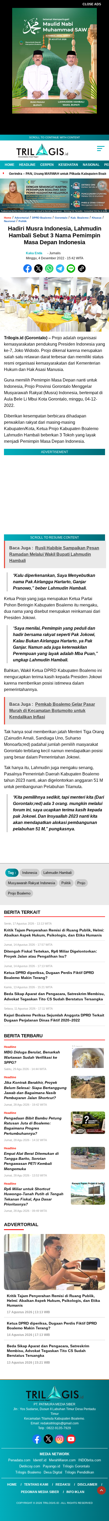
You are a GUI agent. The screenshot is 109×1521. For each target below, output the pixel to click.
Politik (23, 221)
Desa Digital (53, 1472)
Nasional (91, 165)
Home (9, 165)
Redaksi (63, 1484)
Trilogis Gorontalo (76, 1466)
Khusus (97, 217)
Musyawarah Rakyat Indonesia (31, 883)
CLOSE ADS (92, 4)
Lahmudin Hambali (57, 873)
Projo (81, 883)
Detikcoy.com (29, 1466)
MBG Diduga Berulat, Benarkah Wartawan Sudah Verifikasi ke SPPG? (32, 1057)
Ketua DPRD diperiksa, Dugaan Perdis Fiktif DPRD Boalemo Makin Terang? (52, 1325)
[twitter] (49, 1442)
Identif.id (39, 1460)
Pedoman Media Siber (40, 1492)
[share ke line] (72, 272)
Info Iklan (75, 1492)
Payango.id (51, 1466)
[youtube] (71, 1442)
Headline (27, 165)
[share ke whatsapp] (50, 272)
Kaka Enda (34, 253)
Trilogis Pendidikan (79, 1472)
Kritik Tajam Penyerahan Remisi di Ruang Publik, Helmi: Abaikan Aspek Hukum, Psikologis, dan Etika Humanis (53, 1300)
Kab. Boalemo (80, 217)
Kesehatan (68, 165)
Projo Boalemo (19, 893)
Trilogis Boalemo (28, 1472)
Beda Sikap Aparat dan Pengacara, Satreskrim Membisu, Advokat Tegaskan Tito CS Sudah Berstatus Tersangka (48, 1351)
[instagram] (60, 1442)
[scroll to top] (101, 1490)
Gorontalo (61, 217)
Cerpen (47, 165)
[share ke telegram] (61, 272)
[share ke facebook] (28, 272)
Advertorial (22, 217)
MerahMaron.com (62, 1460)
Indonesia (29, 873)
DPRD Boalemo (42, 217)
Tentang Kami (36, 1484)
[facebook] (37, 1442)
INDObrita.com (89, 1460)
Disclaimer (87, 1484)
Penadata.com (19, 1460)
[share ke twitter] (39, 272)
